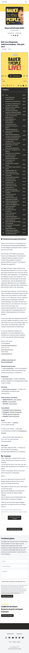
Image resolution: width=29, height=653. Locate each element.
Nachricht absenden (7, 596)
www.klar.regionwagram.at (9, 345)
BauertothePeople (14, 416)
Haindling (15, 422)
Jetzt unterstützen (8, 368)
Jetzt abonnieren (8, 379)
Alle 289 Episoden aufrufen (14, 529)
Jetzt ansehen (13, 404)
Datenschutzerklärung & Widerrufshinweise (10, 593)
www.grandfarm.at (6, 354)
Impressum (19, 633)
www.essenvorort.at (7, 349)
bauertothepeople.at (15, 410)
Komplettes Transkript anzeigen (14, 517)
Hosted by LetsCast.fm (14, 647)
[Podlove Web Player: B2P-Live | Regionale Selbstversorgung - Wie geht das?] (14, 144)
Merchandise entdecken (10, 389)
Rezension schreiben (7, 615)
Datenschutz (10, 633)
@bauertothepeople (16, 412)
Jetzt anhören (17, 399)
